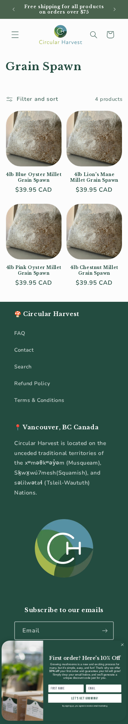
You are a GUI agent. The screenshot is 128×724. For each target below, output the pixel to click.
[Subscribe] (105, 630)
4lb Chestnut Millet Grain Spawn (94, 270)
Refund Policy (32, 383)
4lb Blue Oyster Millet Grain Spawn (34, 177)
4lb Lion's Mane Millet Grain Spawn (94, 177)
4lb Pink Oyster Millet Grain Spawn (34, 270)
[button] (15, 34)
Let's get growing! (84, 698)
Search (23, 366)
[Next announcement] (114, 9)
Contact (23, 349)
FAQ (19, 333)
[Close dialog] (122, 645)
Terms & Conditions (39, 400)
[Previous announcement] (13, 9)
